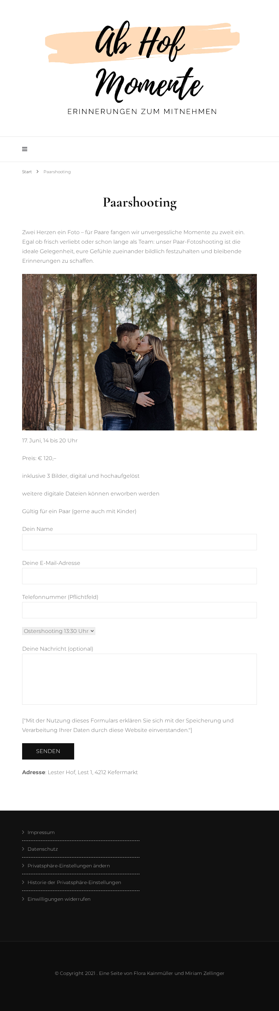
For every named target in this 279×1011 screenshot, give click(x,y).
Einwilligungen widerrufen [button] (59, 899)
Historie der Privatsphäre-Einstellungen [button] (74, 882)
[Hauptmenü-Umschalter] (26, 149)
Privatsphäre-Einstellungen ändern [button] (69, 866)
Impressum (41, 832)
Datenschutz (43, 849)
